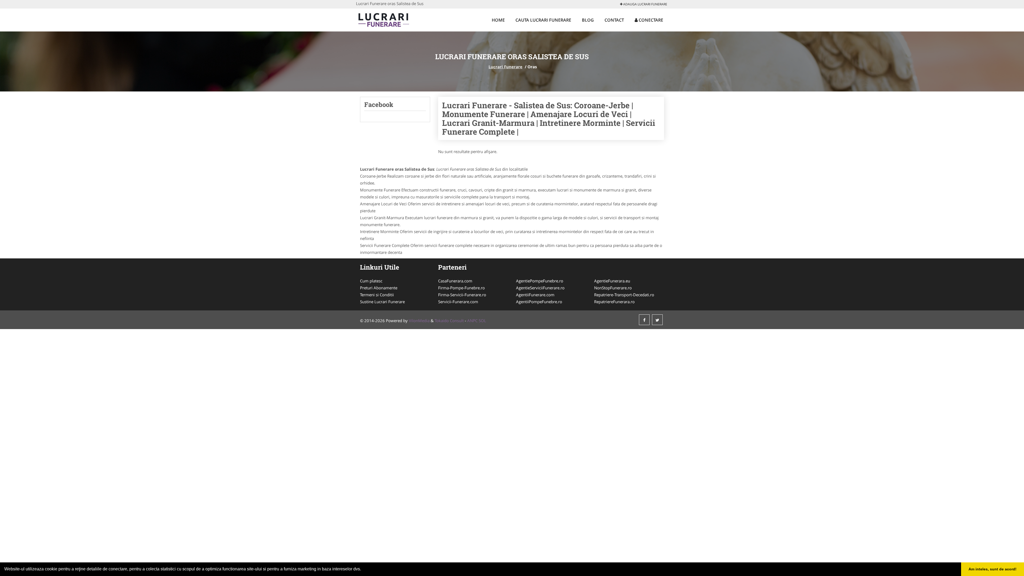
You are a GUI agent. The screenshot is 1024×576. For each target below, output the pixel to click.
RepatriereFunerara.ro (614, 301)
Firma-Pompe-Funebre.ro (461, 287)
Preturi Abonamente (378, 287)
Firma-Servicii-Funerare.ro (462, 294)
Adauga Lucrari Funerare (644, 4)
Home (498, 20)
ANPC (472, 320)
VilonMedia (419, 320)
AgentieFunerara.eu (612, 280)
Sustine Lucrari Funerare (382, 301)
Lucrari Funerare (505, 66)
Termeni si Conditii (377, 294)
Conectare (650, 20)
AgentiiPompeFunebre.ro (539, 301)
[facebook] (644, 319)
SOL (482, 320)
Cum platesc (371, 280)
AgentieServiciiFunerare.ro (540, 287)
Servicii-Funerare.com (458, 301)
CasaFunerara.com (455, 280)
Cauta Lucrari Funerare (543, 20)
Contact (614, 20)
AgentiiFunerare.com (535, 294)
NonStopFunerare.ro (613, 287)
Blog (588, 20)
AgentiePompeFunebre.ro (539, 280)
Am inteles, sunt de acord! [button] (993, 569)
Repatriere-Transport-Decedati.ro (624, 294)
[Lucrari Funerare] (391, 19)
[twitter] (657, 319)
